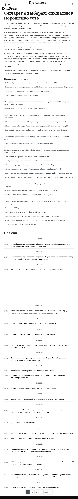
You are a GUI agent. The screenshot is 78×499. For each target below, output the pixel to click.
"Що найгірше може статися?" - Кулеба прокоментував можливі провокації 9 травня (38, 122)
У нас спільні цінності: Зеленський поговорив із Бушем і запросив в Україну (35, 220)
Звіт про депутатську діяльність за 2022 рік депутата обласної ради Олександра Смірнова (38, 376)
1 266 (46, 492)
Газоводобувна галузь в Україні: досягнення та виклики (33, 323)
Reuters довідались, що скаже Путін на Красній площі (26, 108)
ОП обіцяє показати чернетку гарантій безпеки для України (29, 194)
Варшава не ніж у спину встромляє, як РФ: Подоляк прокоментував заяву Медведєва (39, 87)
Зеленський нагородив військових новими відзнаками (27, 157)
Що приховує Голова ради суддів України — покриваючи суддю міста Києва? (42, 433)
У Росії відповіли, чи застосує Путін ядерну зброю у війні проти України (34, 169)
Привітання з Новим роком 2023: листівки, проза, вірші (33, 371)
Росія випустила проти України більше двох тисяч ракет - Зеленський (33, 216)
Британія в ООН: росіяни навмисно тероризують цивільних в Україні (32, 208)
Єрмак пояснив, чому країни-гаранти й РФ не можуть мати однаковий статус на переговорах (36, 202)
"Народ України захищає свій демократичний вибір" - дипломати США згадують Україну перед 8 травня (36, 103)
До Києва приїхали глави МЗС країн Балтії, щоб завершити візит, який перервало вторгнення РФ (37, 151)
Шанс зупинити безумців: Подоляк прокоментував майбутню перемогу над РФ (36, 126)
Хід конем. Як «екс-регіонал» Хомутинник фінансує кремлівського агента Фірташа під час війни (40, 346)
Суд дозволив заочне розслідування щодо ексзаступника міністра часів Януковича (38, 173)
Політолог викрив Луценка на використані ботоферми (32, 438)
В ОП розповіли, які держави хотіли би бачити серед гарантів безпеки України (36, 161)
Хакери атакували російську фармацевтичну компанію (33, 334)
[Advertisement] (39, 287)
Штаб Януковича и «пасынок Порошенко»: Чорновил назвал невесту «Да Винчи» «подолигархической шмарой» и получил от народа (39, 312)
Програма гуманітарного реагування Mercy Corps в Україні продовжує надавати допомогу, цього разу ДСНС (39, 359)
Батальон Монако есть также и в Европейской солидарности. (35, 487)
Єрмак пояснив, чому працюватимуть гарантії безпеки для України (32, 190)
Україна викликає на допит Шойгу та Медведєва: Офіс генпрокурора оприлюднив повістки (37, 185)
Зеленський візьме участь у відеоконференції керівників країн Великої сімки (36, 130)
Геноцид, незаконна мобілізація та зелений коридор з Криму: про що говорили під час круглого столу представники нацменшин (42, 450)
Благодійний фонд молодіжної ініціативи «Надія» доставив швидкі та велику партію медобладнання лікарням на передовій (42, 258)
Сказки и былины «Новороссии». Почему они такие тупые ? (34, 388)
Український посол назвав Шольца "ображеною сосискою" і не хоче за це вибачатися (39, 177)
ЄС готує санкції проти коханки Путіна (20, 224)
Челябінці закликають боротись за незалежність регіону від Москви (38, 269)
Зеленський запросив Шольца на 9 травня (22, 95)
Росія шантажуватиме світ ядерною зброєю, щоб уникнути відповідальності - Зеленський (35, 116)
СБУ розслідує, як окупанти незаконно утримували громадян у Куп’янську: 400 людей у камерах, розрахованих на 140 (42, 463)
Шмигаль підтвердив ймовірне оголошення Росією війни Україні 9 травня (35, 165)
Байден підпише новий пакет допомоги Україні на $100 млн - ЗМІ (31, 83)
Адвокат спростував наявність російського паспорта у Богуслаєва (37, 399)
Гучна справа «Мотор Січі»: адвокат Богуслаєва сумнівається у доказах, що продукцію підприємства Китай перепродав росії (41, 411)
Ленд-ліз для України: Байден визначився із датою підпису (29, 91)
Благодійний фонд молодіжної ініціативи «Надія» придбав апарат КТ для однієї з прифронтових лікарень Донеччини (40, 245)
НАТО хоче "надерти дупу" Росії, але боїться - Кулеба (26, 212)
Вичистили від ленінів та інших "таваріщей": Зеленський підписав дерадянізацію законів (37, 138)
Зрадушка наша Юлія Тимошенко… (25, 423)
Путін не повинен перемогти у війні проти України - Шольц (29, 143)
